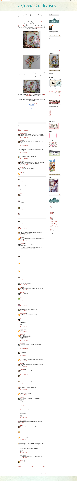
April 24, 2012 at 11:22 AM (24, 137)
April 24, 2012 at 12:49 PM (24, 158)
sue (50, 118)
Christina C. (22, 167)
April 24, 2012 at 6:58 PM (23, 310)
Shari (21, 161)
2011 (50, 233)
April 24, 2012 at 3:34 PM (23, 234)
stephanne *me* (52, 117)
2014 (50, 206)
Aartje (21, 193)
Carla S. (21, 231)
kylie (50, 115)
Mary (21, 287)
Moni (21, 425)
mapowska (21, 430)
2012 (50, 208)
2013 (50, 207)
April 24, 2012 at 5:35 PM (23, 284)
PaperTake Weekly (31, 94)
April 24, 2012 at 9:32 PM (23, 331)
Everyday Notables (38, 27)
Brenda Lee (22, 292)
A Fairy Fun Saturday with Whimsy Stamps (54, 223)
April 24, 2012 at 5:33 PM (23, 279)
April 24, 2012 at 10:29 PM (24, 340)
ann (50, 109)
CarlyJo (21, 363)
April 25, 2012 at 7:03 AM (23, 366)
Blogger (46, 473)
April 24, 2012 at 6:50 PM (23, 305)
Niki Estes (31, 109)
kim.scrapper (22, 369)
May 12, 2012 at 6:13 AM (23, 457)
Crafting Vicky (22, 297)
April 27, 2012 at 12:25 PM (24, 389)
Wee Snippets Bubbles (21, 25)
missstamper (22, 329)
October (51, 212)
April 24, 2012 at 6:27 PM (23, 300)
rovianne (21, 308)
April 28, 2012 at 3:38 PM (23, 394)
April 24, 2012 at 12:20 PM (24, 152)
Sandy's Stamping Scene (24, 409)
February (51, 230)
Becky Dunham (22, 133)
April (51, 219)
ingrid (50, 111)
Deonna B (21, 269)
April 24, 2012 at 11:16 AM (24, 130)
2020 (50, 205)
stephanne (55, 25)
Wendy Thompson (23, 313)
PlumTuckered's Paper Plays (24, 374)
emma (50, 110)
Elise (21, 442)
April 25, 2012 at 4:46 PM (23, 383)
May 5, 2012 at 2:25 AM (23, 417)
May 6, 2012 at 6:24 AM (23, 422)
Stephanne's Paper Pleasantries (37, 5)
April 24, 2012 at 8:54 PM (23, 326)
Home (32, 466)
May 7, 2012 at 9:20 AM (23, 433)
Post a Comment (21, 464)
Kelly (50, 114)
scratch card (22, 405)
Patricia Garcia (32, 105)
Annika (21, 140)
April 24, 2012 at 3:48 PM (23, 240)
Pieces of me (22, 334)
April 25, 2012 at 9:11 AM (23, 377)
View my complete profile (52, 32)
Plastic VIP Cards (22, 404)
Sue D (21, 237)
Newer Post (19, 466)
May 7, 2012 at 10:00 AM (23, 439)
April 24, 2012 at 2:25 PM (23, 209)
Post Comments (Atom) (25, 468)
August (51, 214)
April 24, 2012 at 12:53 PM (24, 164)
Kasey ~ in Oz (22, 243)
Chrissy (21, 199)
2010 (50, 234)
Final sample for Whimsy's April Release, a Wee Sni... (54, 221)
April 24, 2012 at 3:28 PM (23, 228)
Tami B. (21, 172)
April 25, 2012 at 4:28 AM (23, 355)
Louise (50, 116)
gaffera (40, 473)
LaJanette (21, 343)
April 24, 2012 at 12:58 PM (24, 169)
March (51, 229)
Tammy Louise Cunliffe (31, 106)
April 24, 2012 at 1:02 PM (23, 181)
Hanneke (21, 206)
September (52, 213)
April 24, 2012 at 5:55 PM (23, 289)
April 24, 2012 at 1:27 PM (23, 190)
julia (50, 112)
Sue (20, 318)
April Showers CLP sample (54, 226)
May (51, 218)
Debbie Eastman (31, 104)
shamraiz (21, 397)
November (52, 211)
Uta (20, 155)
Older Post (43, 466)
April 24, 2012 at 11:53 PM (24, 348)
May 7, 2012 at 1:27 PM (23, 452)
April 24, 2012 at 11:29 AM (24, 145)
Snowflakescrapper (23, 392)
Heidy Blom (31, 108)
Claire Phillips (22, 420)
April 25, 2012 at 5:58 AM (23, 360)
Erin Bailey (31, 107)
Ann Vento (35, 103)
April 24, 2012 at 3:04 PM (23, 223)
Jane (21, 148)
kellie (50, 113)
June (51, 217)
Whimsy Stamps (41, 21)
